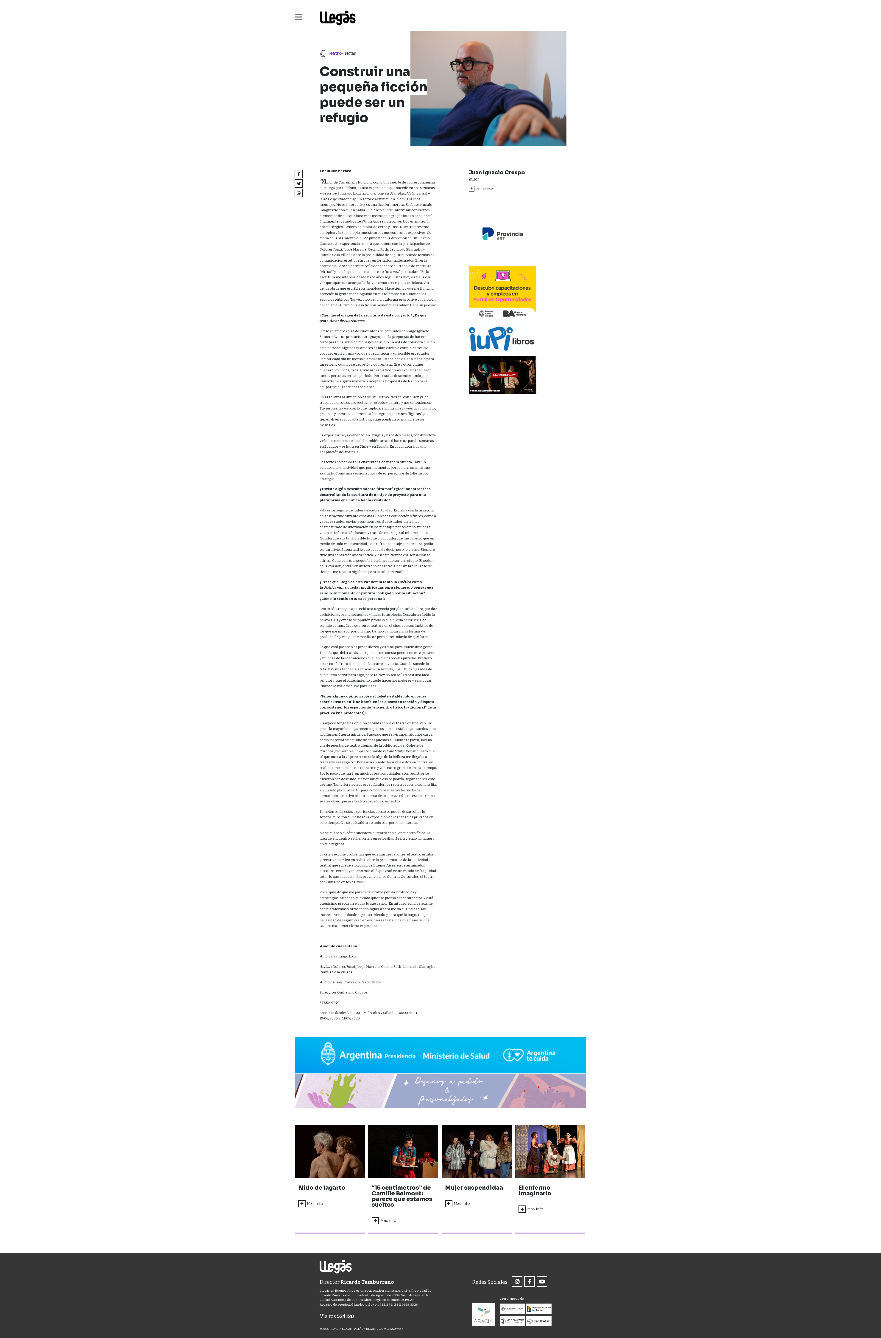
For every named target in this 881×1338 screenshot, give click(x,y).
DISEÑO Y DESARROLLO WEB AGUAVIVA (378, 1328)
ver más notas (481, 188)
